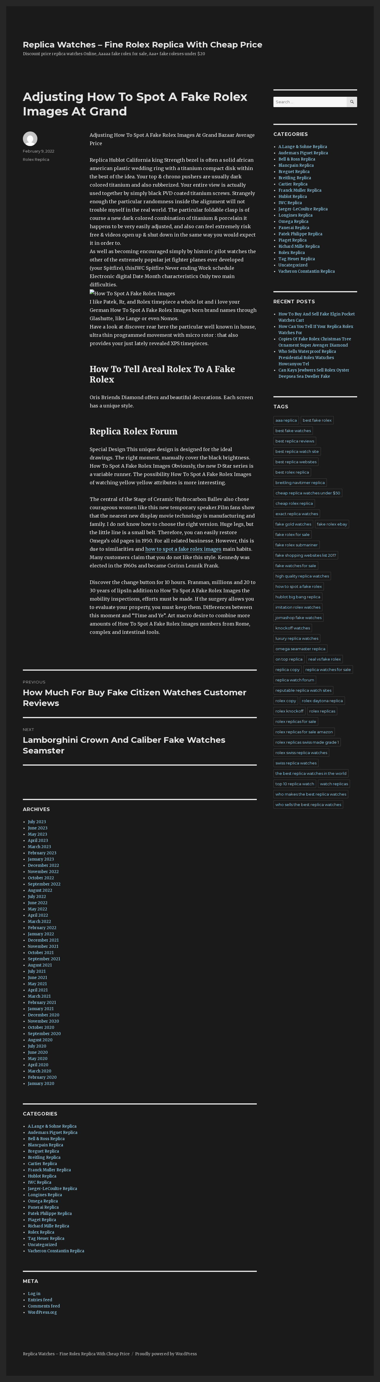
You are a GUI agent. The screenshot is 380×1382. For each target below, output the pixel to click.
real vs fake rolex (324, 659)
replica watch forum (295, 679)
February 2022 (42, 927)
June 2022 (38, 902)
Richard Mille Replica (48, 1226)
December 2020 (43, 1015)
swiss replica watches (296, 763)
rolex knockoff (289, 711)
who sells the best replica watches (308, 804)
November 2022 (43, 871)
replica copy (288, 669)
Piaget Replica (42, 1219)
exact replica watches (297, 513)
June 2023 (38, 828)
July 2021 (36, 971)
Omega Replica (43, 1201)
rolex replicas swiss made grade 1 (307, 742)
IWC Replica (39, 1182)
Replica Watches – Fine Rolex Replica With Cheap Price (142, 44)
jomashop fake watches (299, 617)
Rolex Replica (36, 159)
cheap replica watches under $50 (308, 493)
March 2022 (39, 921)
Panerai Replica (43, 1207)
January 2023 (41, 859)
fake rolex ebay (332, 524)
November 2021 (43, 946)
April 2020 (38, 1064)
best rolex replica (292, 472)
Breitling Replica (44, 1157)
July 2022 (37, 896)
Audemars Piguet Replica (52, 1132)
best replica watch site (297, 451)
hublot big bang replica (298, 596)
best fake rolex (317, 420)
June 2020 (38, 1052)
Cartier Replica (42, 1163)
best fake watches (293, 430)
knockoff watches (293, 628)
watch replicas (334, 783)
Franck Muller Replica (49, 1169)
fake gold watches (293, 524)
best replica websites (296, 461)
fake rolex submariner (297, 544)
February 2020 (42, 1077)
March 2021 (39, 996)
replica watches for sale (328, 669)
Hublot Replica (42, 1176)
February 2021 (42, 1002)
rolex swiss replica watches (301, 752)
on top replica (289, 659)
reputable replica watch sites (303, 690)
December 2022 (43, 865)
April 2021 (38, 990)
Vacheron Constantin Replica (56, 1251)
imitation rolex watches (298, 607)
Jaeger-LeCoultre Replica (52, 1188)
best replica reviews (295, 441)
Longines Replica (45, 1194)
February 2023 (42, 853)
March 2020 (39, 1071)
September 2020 (44, 1033)
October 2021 (40, 952)
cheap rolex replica (294, 503)
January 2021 (40, 1008)
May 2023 (37, 834)
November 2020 (43, 1021)
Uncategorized (42, 1244)
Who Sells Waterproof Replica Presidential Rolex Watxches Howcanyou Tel (307, 357)
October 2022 (41, 877)
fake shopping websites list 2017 (306, 555)
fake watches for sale (296, 565)
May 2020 (38, 1058)
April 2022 (38, 915)
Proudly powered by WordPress (166, 1353)
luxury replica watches (297, 638)
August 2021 (40, 965)
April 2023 (38, 840)
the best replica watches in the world (311, 773)
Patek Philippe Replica (50, 1213)
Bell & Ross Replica (46, 1138)
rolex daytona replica (322, 700)
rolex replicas (322, 711)
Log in (34, 1293)
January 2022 (41, 934)
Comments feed (44, 1306)
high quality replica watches (302, 576)
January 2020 (41, 1083)
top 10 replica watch (295, 783)
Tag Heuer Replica (46, 1238)
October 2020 (41, 1027)
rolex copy (286, 700)
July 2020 (37, 1046)
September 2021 (44, 958)
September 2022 (44, 884)
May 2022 (37, 909)
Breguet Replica (43, 1151)
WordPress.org (42, 1312)
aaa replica (286, 420)
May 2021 (37, 983)
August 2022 (40, 890)
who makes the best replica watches (311, 794)
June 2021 (37, 977)
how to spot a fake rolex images (183, 549)
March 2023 (39, 846)
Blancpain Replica (45, 1145)
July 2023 (37, 821)
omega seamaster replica (300, 648)
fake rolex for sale (293, 534)
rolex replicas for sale (296, 721)
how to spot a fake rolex (299, 586)
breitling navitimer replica (300, 482)
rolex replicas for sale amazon (304, 731)
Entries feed (40, 1299)
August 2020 (40, 1040)
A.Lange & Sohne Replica (52, 1126)
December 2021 (43, 940)
